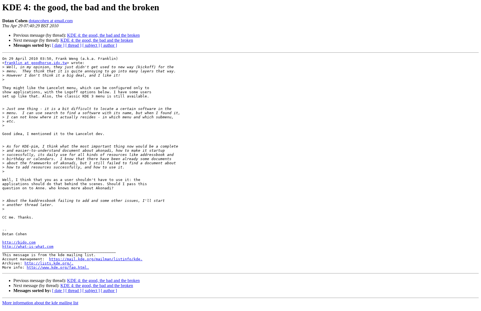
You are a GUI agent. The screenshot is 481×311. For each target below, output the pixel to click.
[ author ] (109, 45)
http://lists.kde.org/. (48, 263)
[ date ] (58, 45)
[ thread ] (73, 45)
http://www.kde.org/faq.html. (58, 267)
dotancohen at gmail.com (51, 20)
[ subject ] (91, 45)
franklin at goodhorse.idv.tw (35, 63)
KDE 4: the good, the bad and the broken (103, 35)
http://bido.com (19, 242)
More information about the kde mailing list (40, 302)
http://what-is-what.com (27, 246)
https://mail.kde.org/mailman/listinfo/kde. (96, 259)
